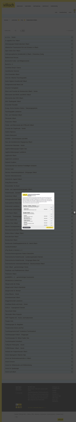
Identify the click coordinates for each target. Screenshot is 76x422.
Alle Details (45, 209)
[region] (38, 215)
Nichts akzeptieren (26, 227)
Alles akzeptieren (50, 227)
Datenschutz (34, 195)
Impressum (29, 195)
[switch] (51, 207)
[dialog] (38, 211)
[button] (49, 207)
